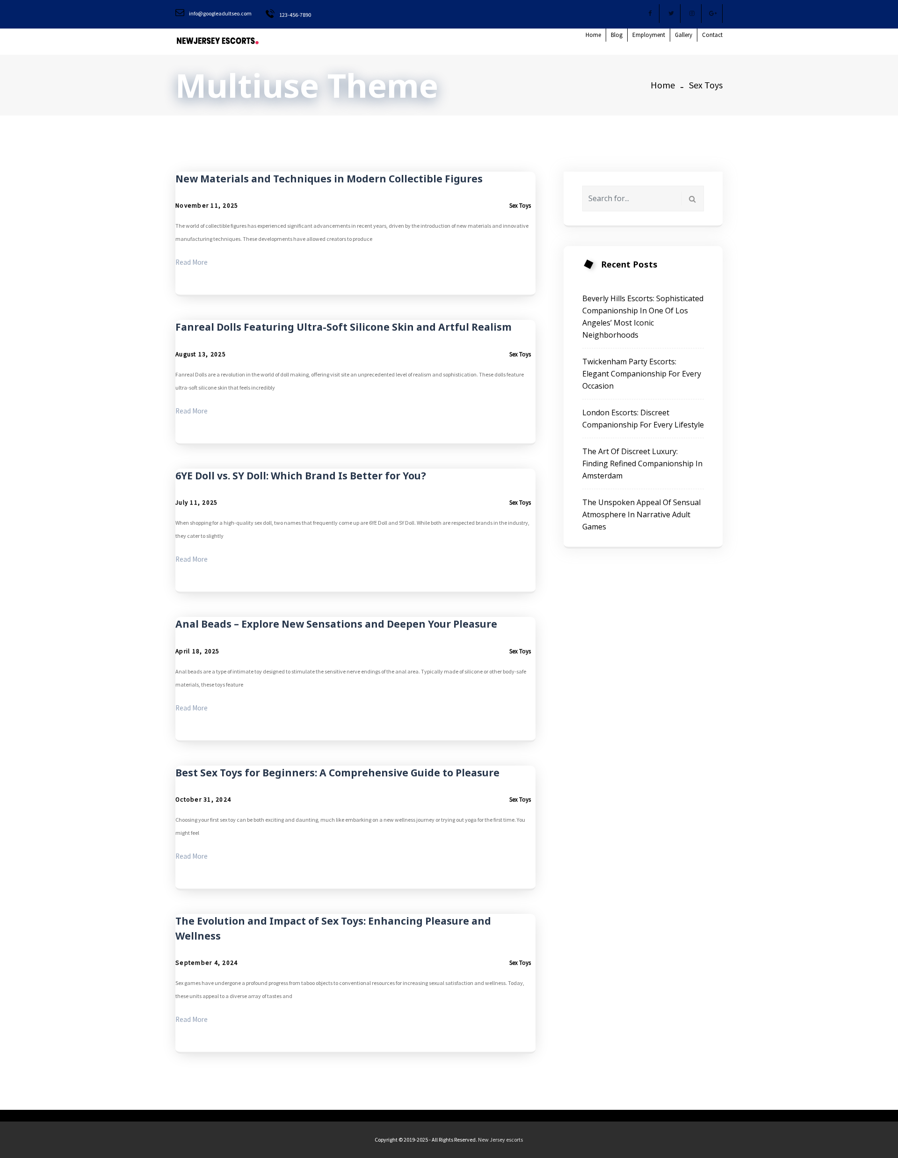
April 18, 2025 (197, 651)
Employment (648, 35)
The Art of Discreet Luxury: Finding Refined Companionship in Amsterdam (642, 463)
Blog (617, 35)
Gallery (683, 35)
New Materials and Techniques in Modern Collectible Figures (329, 178)
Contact (712, 35)
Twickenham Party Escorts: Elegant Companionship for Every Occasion (641, 373)
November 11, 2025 (206, 206)
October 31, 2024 (203, 799)
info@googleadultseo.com (220, 13)
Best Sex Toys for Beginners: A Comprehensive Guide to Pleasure (337, 772)
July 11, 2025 (196, 503)
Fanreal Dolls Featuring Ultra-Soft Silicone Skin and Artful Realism (343, 326)
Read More (191, 262)
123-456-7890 (294, 14)
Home (593, 35)
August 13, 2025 (200, 354)
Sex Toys (520, 206)
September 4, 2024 (206, 963)
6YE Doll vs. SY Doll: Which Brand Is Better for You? (300, 475)
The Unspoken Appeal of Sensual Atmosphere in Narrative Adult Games (641, 514)
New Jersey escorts (500, 1139)
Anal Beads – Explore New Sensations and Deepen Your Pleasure (336, 623)
